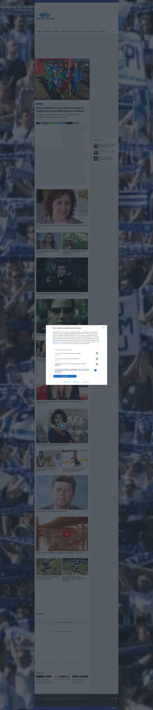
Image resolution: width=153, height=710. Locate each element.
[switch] (96, 353)
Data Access (76, 382)
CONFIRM (65, 376)
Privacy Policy (85, 382)
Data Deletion (67, 382)
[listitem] (76, 350)
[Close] (104, 328)
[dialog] (76, 355)
